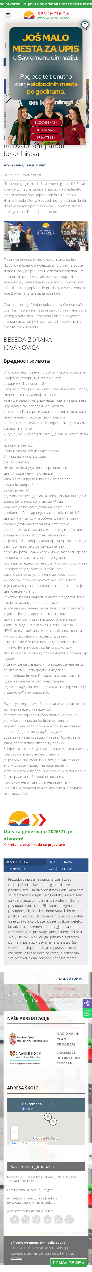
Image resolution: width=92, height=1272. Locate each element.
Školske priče (13, 165)
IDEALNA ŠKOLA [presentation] (15, 869)
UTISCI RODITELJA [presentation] (17, 862)
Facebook (15, 1220)
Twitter (25, 1220)
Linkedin (47, 1220)
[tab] (25, 861)
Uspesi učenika (35, 165)
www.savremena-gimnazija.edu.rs (30, 1211)
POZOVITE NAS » (46, 123)
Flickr (69, 1220)
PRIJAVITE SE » (68, 1262)
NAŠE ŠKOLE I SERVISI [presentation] (61, 869)
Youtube (58, 1220)
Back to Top (68, 979)
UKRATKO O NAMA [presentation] (60, 862)
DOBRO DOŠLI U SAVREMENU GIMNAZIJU (40, 1248)
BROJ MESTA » (46, 130)
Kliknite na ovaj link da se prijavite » (34, 844)
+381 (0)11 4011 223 (20, 1181)
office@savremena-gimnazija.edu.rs (32, 1198)
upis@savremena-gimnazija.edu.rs (31, 1202)
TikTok (36, 1220)
